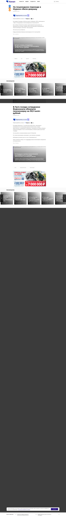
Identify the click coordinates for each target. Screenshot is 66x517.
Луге (15, 32)
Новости (21, 1)
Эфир (38, 1)
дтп (21, 58)
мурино (27, 58)
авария (16, 58)
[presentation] (1, 89)
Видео (27, 1)
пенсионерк (32, 167)
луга (15, 167)
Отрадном (28, 139)
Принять (54, 509)
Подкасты (33, 1)
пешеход (34, 58)
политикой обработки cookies (24, 509)
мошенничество (23, 167)
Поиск (57, 1)
